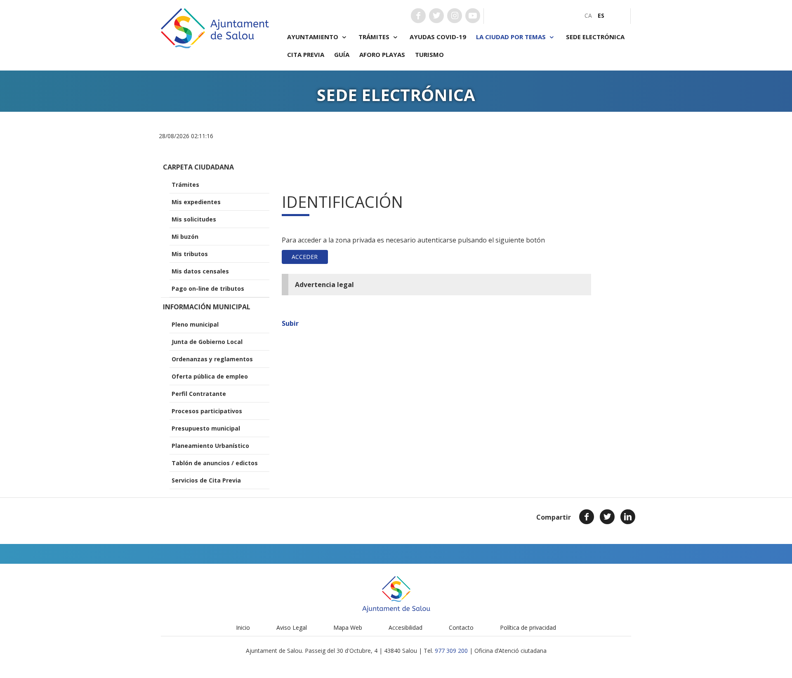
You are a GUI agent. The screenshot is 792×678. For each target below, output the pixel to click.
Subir (290, 323)
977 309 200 (451, 650)
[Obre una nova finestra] (418, 15)
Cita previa (305, 54)
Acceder (305, 257)
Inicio (243, 627)
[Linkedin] (627, 516)
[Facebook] (586, 516)
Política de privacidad (528, 627)
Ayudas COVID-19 (438, 37)
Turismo (429, 54)
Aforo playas (382, 54)
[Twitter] (607, 516)
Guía (341, 54)
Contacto (461, 627)
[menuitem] (588, 15)
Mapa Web (347, 627)
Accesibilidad (405, 627)
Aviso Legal (291, 627)
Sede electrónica (595, 37)
